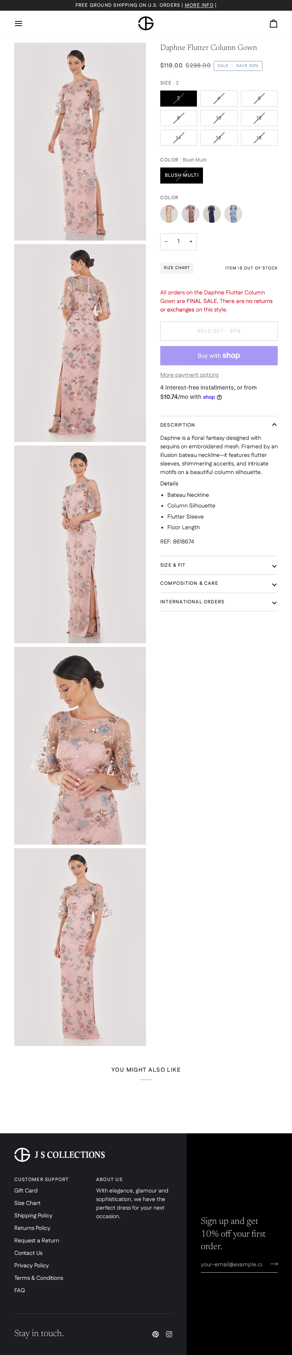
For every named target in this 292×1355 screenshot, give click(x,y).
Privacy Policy (31, 1266)
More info (199, 5)
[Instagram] (169, 1334)
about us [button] (109, 1179)
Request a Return (36, 1241)
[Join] (272, 1263)
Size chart (177, 268)
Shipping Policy (33, 1216)
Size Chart (27, 1203)
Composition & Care (189, 583)
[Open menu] (25, 23)
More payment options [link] (189, 375)
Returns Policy (32, 1228)
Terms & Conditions (38, 1278)
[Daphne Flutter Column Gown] (171, 215)
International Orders (192, 602)
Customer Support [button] (41, 1179)
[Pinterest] (155, 1334)
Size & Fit (173, 565)
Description (177, 425)
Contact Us (28, 1253)
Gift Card (26, 1191)
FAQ (19, 1291)
